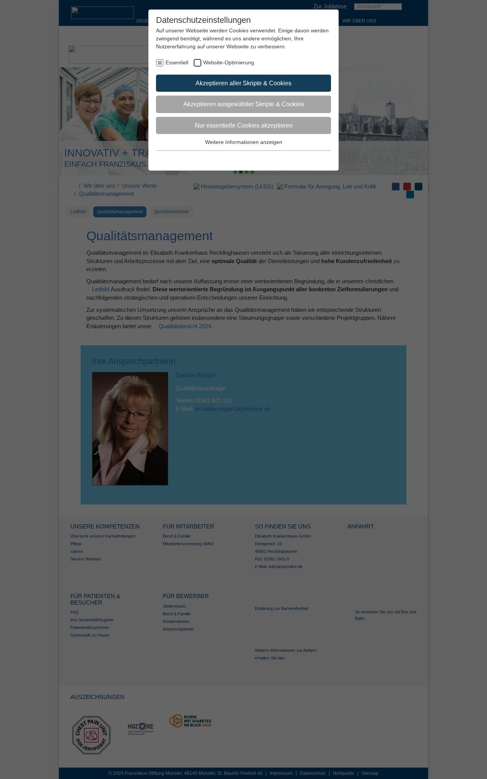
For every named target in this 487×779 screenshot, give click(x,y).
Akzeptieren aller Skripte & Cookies (243, 83)
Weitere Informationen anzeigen (243, 142)
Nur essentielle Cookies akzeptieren (244, 125)
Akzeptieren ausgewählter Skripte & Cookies (243, 104)
